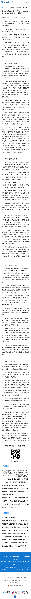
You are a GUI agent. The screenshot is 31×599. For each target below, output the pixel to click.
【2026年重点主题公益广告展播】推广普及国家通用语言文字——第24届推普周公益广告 (22, 473)
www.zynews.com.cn (20, 575)
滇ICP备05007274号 (24, 569)
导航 (28, 2)
